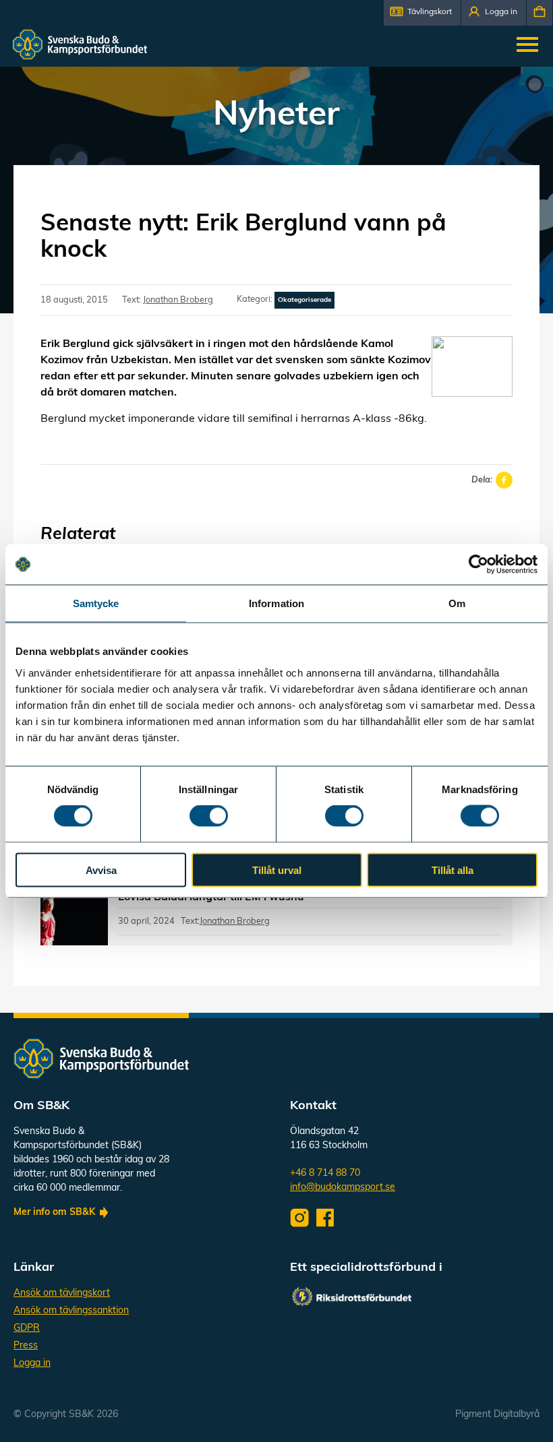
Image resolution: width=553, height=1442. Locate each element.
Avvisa (101, 869)
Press (25, 1346)
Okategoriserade (304, 300)
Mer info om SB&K (54, 1213)
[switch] (209, 816)
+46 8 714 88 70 (325, 1173)
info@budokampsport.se (342, 1188)
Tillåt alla (452, 869)
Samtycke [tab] (96, 603)
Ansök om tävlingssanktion (71, 1311)
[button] (422, 13)
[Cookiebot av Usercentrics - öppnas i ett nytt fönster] (478, 565)
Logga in (32, 1363)
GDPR (26, 1328)
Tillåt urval (276, 869)
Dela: (481, 480)
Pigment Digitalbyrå (497, 1415)
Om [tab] (456, 603)
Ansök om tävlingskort (61, 1293)
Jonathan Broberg (178, 300)
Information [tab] (276, 603)
